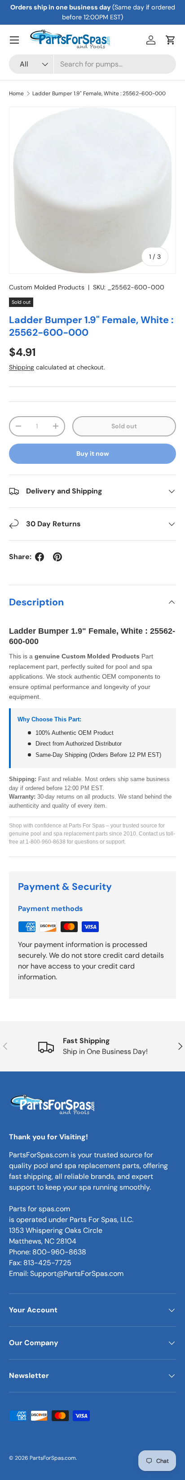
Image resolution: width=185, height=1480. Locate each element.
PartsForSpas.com (53, 1458)
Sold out (124, 426)
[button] (171, 40)
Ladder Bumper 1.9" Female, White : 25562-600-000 (99, 93)
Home (16, 93)
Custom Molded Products (46, 287)
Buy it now (92, 453)
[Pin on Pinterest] (57, 557)
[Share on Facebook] (39, 557)
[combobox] (92, 64)
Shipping (21, 367)
